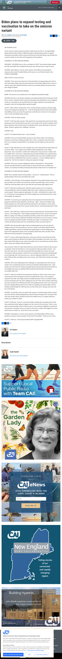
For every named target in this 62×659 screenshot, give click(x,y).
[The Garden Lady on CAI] (31, 430)
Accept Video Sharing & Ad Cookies (13, 654)
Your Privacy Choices (42, 654)
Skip (29, 654)
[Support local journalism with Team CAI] (31, 380)
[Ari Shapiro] (5, 332)
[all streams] (60, 8)
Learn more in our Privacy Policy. (35, 650)
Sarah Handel (23, 35)
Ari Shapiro (9, 35)
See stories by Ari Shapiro (18, 333)
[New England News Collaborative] (31, 554)
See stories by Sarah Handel (19, 356)
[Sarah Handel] (5, 354)
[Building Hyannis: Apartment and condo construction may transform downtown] (31, 607)
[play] (4, 8)
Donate (56, 2)
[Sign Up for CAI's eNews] (31, 492)
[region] (27, 643)
